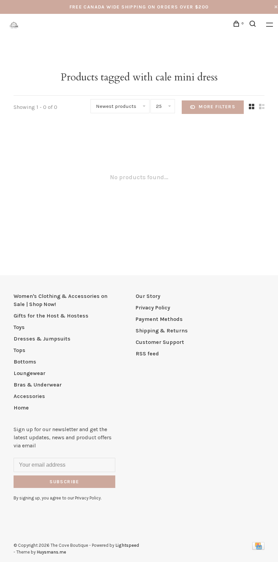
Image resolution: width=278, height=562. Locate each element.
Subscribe (64, 482)
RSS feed (147, 353)
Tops (19, 350)
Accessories (29, 396)
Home (21, 407)
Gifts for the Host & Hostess (51, 315)
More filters (217, 107)
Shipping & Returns (162, 330)
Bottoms (25, 361)
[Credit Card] (258, 548)
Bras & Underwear (38, 384)
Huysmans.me (51, 552)
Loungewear (29, 373)
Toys (19, 327)
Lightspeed (127, 545)
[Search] (254, 25)
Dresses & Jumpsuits (42, 338)
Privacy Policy (153, 307)
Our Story (148, 296)
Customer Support (160, 342)
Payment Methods (159, 319)
